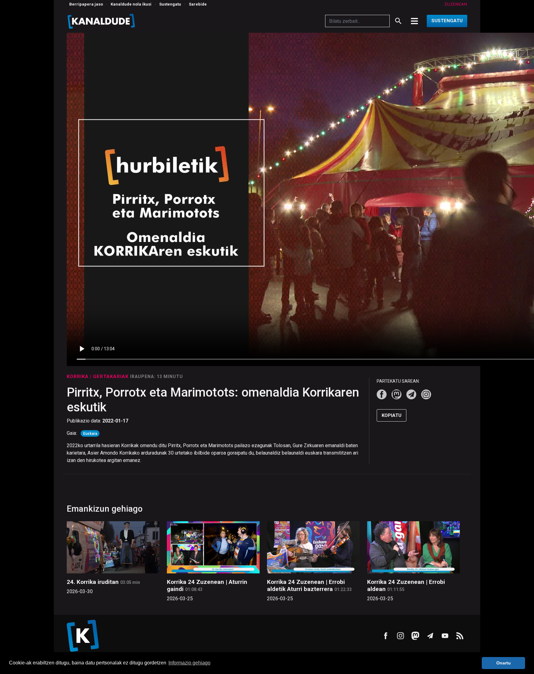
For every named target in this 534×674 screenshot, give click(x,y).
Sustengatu (170, 4)
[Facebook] (382, 394)
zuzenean (455, 4)
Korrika (78, 376)
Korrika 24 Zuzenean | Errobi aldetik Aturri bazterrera (306, 585)
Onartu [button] (503, 662)
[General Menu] (414, 21)
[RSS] (460, 636)
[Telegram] (411, 394)
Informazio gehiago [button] (189, 662)
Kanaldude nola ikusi (131, 4)
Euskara (90, 433)
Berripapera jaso (86, 4)
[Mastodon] (396, 394)
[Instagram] (426, 394)
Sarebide (198, 4)
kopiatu (391, 415)
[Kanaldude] (102, 21)
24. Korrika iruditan (93, 581)
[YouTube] (445, 636)
